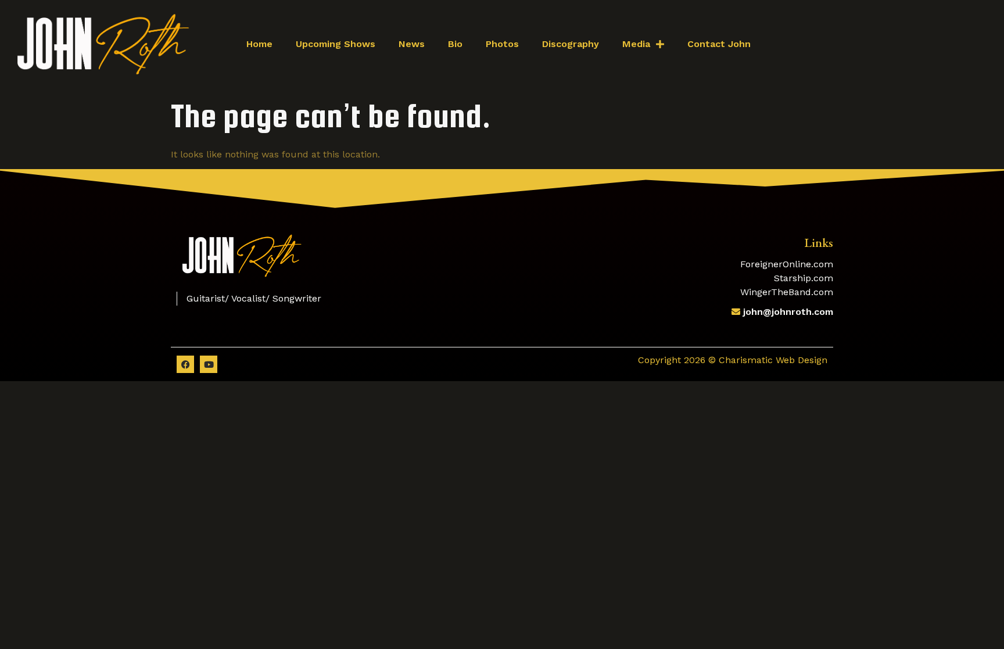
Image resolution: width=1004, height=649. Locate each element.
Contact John (719, 43)
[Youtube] (208, 364)
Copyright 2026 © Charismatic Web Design (732, 359)
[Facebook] (185, 364)
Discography (570, 43)
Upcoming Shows (335, 43)
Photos (502, 43)
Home (259, 43)
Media (636, 43)
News (412, 43)
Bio (455, 43)
